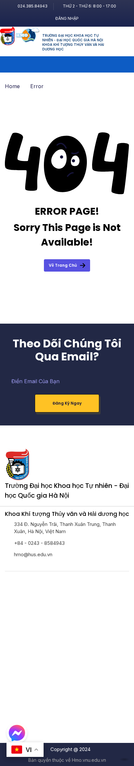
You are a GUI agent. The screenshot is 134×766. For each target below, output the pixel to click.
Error (37, 86)
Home (12, 86)
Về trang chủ (63, 265)
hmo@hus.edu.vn (33, 554)
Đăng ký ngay (67, 403)
